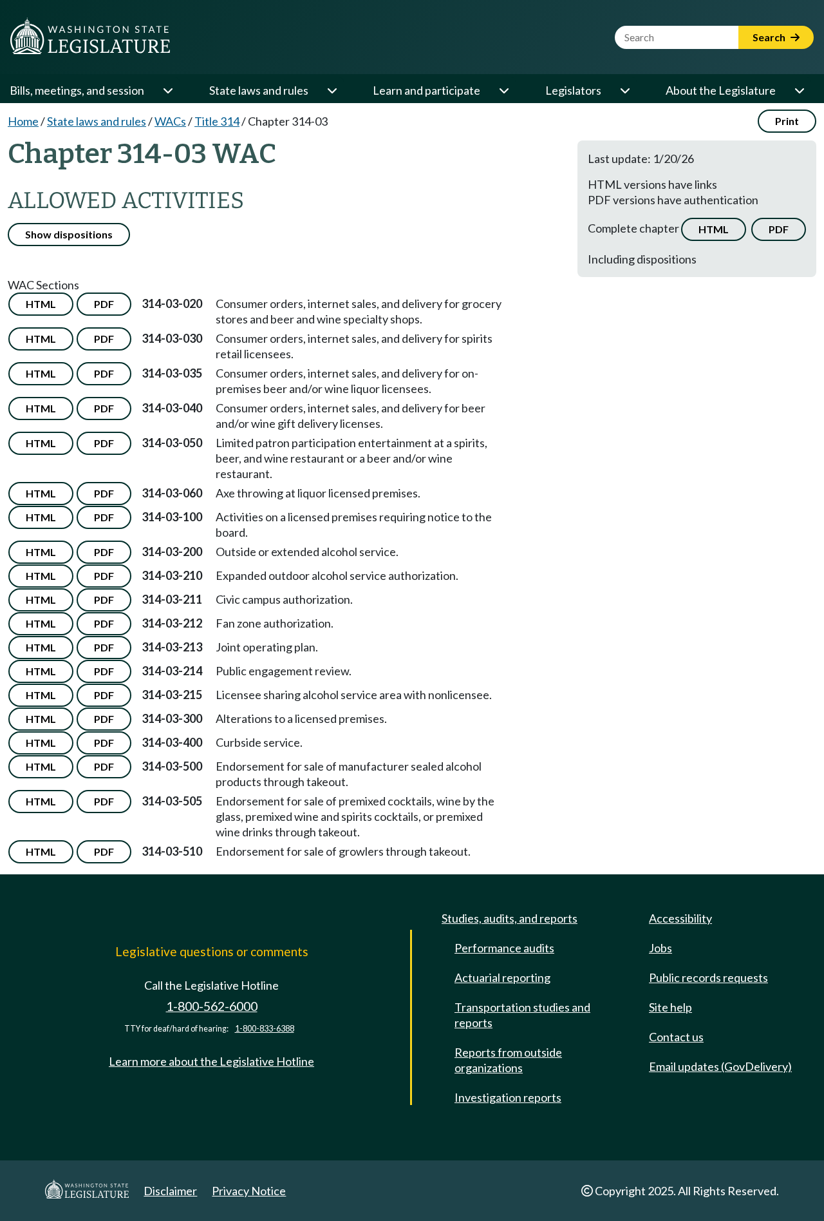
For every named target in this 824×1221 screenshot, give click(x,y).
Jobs (660, 948)
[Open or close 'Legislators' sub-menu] (624, 90)
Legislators (573, 90)
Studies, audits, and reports (509, 918)
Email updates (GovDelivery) (720, 1066)
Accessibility (680, 918)
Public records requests (708, 977)
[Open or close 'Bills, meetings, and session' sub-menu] (167, 90)
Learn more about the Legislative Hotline (211, 1061)
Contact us (676, 1037)
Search (770, 37)
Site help (670, 1007)
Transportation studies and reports (522, 1015)
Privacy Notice (249, 1191)
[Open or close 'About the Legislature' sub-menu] (799, 90)
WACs (170, 121)
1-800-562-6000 (212, 1006)
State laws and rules (258, 90)
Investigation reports (507, 1097)
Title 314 (216, 121)
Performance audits (504, 948)
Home (23, 121)
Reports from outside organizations (508, 1060)
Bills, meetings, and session (77, 90)
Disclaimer (170, 1191)
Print (787, 121)
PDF (779, 229)
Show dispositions (69, 234)
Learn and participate (426, 90)
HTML (713, 229)
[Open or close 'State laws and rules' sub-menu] (331, 90)
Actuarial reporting (502, 977)
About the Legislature (721, 90)
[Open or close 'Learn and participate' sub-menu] (503, 90)
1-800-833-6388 (264, 1029)
